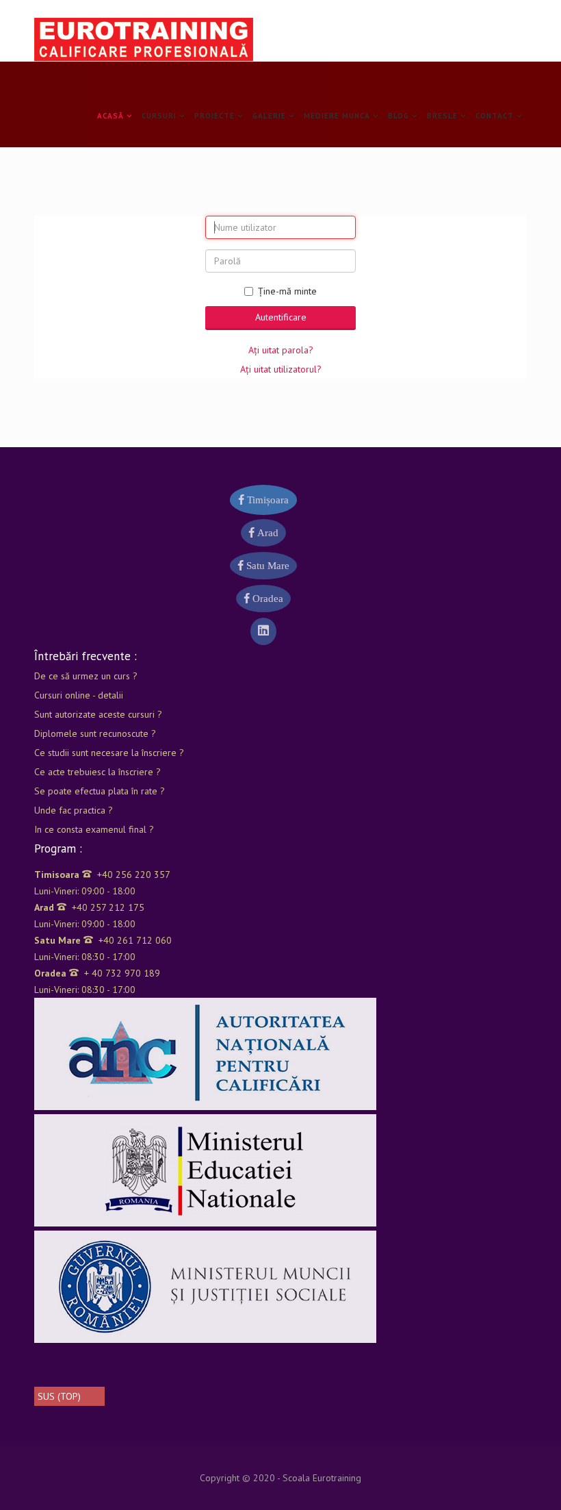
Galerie (269, 116)
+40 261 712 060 (103, 940)
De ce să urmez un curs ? (86, 676)
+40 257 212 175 (89, 907)
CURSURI (159, 116)
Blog (398, 116)
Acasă (110, 116)
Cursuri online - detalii (78, 695)
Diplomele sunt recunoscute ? (95, 733)
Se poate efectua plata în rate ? (99, 791)
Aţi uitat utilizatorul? (281, 369)
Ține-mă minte (287, 291)
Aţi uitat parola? (280, 350)
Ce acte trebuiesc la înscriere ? (97, 772)
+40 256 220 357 (102, 874)
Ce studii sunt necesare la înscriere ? (109, 752)
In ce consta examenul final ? (94, 829)
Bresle (442, 116)
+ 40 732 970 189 (97, 973)
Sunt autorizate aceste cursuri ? (98, 714)
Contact (494, 116)
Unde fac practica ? (73, 810)
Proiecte (214, 116)
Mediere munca (337, 116)
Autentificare (280, 317)
